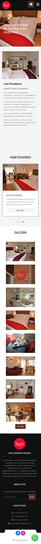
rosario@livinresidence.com (21, 523)
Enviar (32, 497)
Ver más (20, 426)
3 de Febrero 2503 (20, 520)
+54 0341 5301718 (21, 513)
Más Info (20, 210)
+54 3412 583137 (20, 516)
